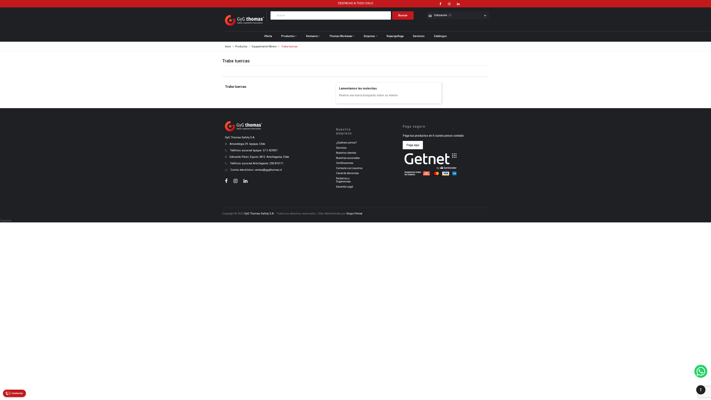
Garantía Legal (344, 186)
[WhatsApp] (700, 371)
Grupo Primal (354, 213)
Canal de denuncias (347, 173)
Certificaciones (344, 162)
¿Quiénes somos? (346, 142)
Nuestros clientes (346, 152)
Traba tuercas (235, 87)
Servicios (341, 147)
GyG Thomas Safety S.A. (259, 213)
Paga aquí (412, 145)
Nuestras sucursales (348, 157)
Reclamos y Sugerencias (343, 180)
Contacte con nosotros (349, 168)
